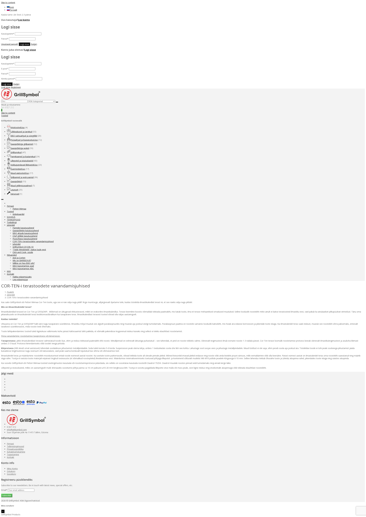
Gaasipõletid (16, 181)
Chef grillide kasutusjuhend (25, 236)
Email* (4, 490)
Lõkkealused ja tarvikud (21, 131)
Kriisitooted (17, 127)
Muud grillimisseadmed (21, 185)
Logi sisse (30, 49)
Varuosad (14, 194)
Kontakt (10, 274)
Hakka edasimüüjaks (22, 276)
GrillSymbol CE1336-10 (23, 246)
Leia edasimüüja (20, 279)
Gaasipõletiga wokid (19, 148)
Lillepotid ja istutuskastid (21, 160)
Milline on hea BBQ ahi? (24, 263)
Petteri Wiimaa (19, 208)
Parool (4, 38)
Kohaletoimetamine (16, 451)
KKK (9, 271)
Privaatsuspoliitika (15, 449)
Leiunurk (14, 189)
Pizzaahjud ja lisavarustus (24, 140)
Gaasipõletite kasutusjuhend (26, 230)
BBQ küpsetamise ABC (23, 268)
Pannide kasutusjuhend (23, 227)
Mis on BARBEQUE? (22, 260)
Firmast (10, 206)
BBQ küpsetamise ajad (23, 266)
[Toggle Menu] (2, 199)
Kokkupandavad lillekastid (24, 164)
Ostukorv (11, 471)
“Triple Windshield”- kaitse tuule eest (29, 249)
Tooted (10, 211)
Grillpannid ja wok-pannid (22, 177)
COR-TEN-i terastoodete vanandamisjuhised (33, 241)
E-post (4, 68)
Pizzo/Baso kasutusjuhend (25, 238)
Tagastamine (13, 454)
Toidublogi (12, 222)
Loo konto (24, 19)
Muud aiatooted (19, 173)
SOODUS (11, 217)
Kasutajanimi (7, 33)
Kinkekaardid (18, 214)
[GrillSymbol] (20, 98)
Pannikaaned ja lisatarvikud (22, 156)
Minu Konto (12, 468)
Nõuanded (12, 255)
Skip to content (8, 2)
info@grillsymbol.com (17, 429)
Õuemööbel (17, 169)
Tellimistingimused (15, 446)
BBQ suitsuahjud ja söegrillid (23, 135)
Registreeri (16, 87)
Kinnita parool (8, 78)
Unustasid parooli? (9, 44)
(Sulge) (34, 44)
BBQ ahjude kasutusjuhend (25, 233)
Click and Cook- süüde (23, 252)
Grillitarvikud (16, 152)
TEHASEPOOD (13, 219)
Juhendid (11, 225)
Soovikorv (11, 474)
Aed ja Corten (19, 257)
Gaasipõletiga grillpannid (21, 144)
